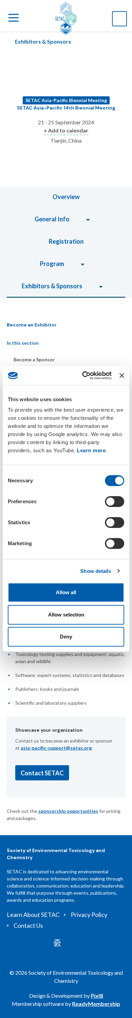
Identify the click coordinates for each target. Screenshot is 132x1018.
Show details (95, 571)
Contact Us (28, 925)
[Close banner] (121, 375)
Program (52, 263)
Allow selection (66, 614)
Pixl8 (97, 995)
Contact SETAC (42, 773)
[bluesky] (75, 943)
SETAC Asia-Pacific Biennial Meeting (66, 100)
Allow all (66, 592)
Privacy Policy (89, 914)
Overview (66, 196)
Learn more (91, 450)
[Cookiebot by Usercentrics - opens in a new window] (84, 375)
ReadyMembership (96, 1003)
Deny (66, 636)
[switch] (114, 501)
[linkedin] (57, 943)
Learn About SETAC (33, 914)
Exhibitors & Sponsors (43, 41)
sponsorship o (54, 811)
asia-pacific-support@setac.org (56, 748)
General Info (52, 219)
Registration (66, 241)
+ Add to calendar (66, 130)
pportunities (84, 811)
